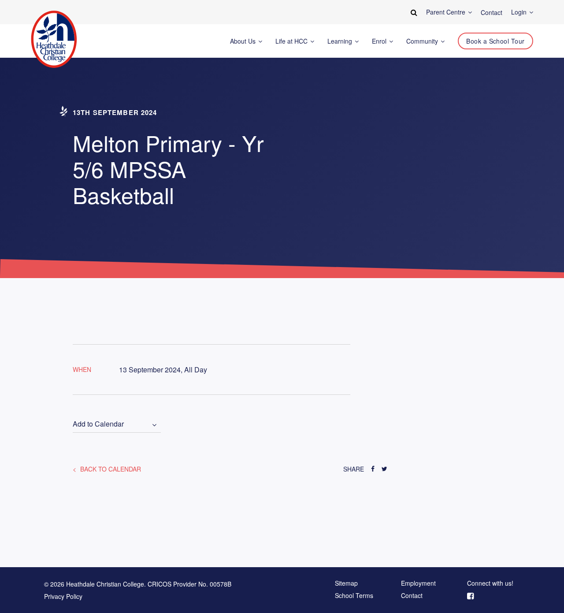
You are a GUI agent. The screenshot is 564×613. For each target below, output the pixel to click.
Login (519, 12)
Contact (412, 596)
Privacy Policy (63, 596)
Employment (418, 583)
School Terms (354, 596)
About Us (243, 41)
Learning (340, 41)
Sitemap (346, 583)
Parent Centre (446, 12)
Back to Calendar (109, 468)
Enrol (380, 41)
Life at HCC (292, 41)
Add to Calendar (98, 424)
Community (423, 41)
